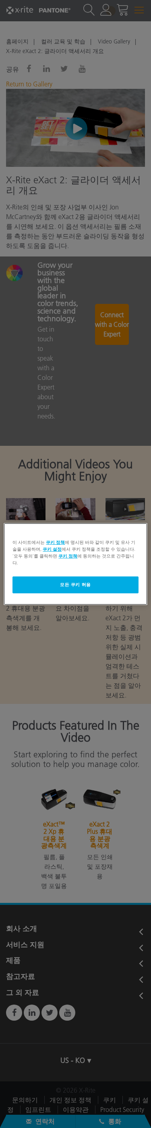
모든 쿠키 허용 (75, 584)
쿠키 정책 (55, 542)
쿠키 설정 (52, 549)
